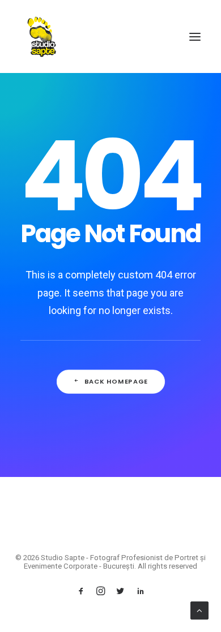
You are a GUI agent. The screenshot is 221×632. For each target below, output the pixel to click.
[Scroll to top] (199, 610)
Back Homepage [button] (116, 381)
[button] (195, 36)
